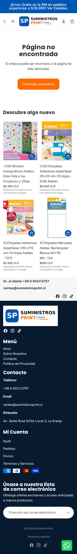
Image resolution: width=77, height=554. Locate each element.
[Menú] (4, 21)
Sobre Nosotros (14, 354)
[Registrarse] (68, 512)
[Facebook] (57, 296)
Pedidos (9, 449)
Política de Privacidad (19, 364)
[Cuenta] (63, 21)
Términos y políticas (38, 536)
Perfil (7, 441)
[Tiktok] (71, 296)
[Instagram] (64, 296)
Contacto (10, 359)
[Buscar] (13, 21)
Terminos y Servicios (18, 463)
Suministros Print (43, 528)
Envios (8, 456)
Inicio (7, 348)
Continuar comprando (38, 84)
